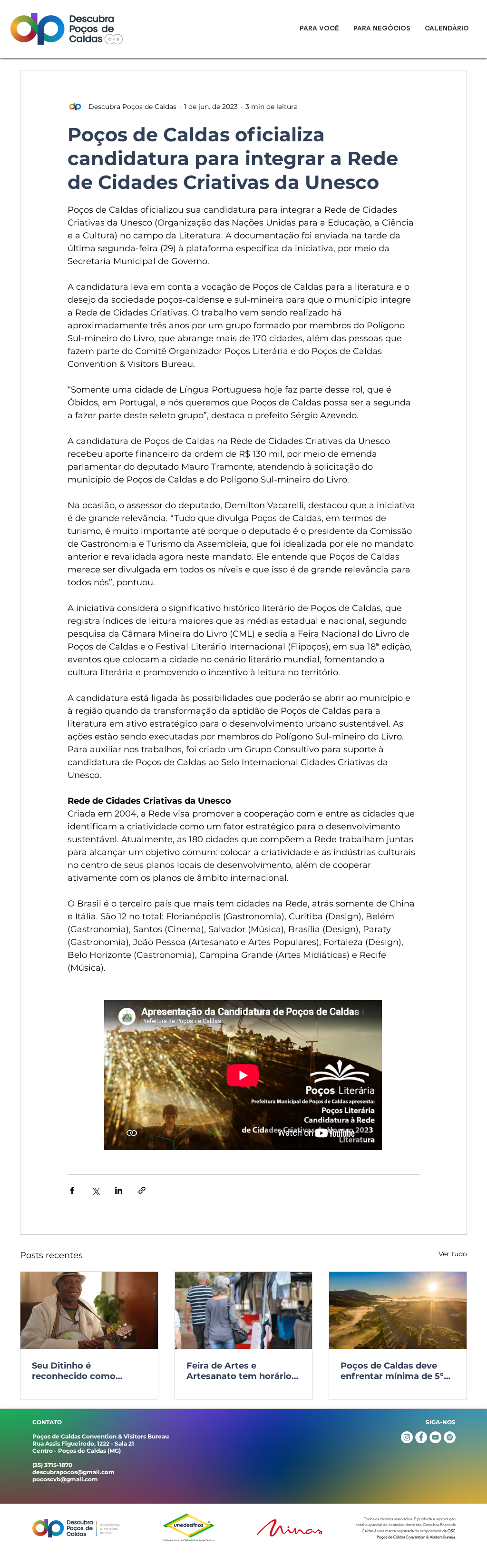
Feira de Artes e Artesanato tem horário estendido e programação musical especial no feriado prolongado (239, 1370)
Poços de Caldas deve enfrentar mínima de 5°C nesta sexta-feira (395, 1370)
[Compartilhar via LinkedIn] (118, 1190)
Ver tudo (452, 1254)
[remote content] (243, 1076)
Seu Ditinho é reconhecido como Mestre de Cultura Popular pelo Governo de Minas (87, 1370)
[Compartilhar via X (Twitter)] (95, 1190)
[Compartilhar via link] (141, 1190)
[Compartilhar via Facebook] (72, 1190)
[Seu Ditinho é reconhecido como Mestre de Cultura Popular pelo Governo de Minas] (89, 1310)
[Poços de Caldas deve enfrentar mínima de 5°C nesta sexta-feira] (398, 1310)
